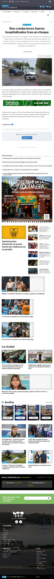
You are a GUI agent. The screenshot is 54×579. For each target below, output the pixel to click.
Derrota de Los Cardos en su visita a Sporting (17, 339)
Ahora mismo (7, 11)
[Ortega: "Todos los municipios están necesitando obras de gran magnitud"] (14, 456)
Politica (4, 538)
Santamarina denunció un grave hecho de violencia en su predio (14, 245)
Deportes (34, 11)
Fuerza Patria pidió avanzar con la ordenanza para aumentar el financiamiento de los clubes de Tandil (45, 229)
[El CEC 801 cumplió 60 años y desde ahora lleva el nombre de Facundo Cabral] (40, 430)
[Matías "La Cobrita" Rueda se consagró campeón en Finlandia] (23, 284)
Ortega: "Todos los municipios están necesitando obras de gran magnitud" (13, 466)
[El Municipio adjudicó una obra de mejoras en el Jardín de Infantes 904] (40, 356)
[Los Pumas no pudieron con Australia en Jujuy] (18, 307)
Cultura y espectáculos (9, 539)
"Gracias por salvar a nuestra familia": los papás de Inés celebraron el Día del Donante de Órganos (45, 246)
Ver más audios (48, 402)
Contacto (5, 557)
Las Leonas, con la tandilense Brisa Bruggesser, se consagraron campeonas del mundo (45, 255)
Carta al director (7, 553)
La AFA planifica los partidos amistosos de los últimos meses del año (22, 158)
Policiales (17, 11)
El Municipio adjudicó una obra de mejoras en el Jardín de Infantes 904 (39, 366)
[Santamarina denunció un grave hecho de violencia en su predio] (14, 232)
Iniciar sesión (27, 137)
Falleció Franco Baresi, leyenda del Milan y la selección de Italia (20, 162)
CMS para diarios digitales (45, 577)
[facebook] (13, 1)
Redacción (5, 551)
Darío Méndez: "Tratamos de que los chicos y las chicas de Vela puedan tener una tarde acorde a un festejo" (13, 442)
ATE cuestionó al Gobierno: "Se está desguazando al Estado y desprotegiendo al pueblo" (12, 366)
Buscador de (14, 482)
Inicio (4, 528)
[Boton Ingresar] (50, 1)
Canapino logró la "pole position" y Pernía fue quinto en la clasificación (45, 271)
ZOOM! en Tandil (7, 541)
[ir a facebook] (16, 521)
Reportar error (7, 555)
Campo (42, 11)
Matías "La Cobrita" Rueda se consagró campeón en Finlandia (23, 294)
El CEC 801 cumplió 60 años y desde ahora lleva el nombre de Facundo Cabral (39, 441)
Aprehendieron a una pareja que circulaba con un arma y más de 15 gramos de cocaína (44, 262)
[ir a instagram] (20, 521)
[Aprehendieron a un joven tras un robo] (40, 456)
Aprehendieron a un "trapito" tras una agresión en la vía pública (20, 169)
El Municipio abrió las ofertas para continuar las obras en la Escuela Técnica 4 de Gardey (45, 237)
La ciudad (26, 11)
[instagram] (10, 1)
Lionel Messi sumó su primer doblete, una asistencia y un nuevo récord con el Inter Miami (27, 166)
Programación (6, 543)
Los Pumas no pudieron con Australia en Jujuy (17, 316)
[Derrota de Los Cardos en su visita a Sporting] (18, 329)
